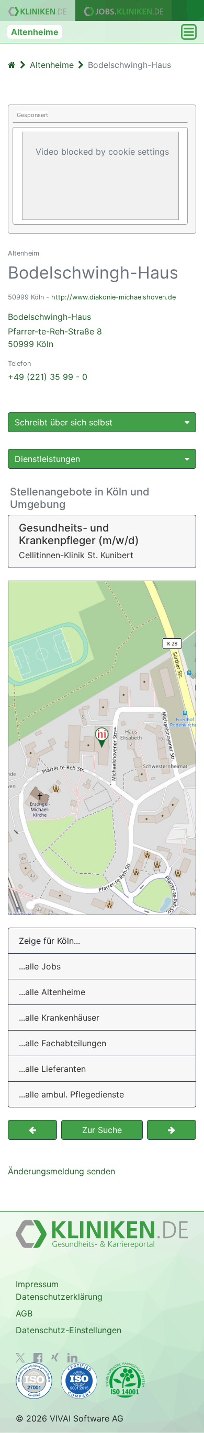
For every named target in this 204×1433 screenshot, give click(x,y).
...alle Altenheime (52, 992)
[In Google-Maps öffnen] (102, 748)
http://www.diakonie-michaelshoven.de (113, 297)
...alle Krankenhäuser (59, 1017)
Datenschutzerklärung (59, 1296)
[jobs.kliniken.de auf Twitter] (20, 1357)
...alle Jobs (40, 966)
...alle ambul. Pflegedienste (71, 1094)
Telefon (19, 363)
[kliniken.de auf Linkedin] (72, 1357)
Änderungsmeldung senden (61, 1171)
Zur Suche (102, 1130)
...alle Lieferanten (52, 1069)
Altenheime (35, 32)
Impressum (37, 1284)
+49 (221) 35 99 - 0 (47, 377)
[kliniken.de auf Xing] (55, 1357)
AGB (24, 1313)
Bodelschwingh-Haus (55, 330)
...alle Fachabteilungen (62, 1043)
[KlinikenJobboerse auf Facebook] (38, 1357)
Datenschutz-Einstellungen (68, 1330)
